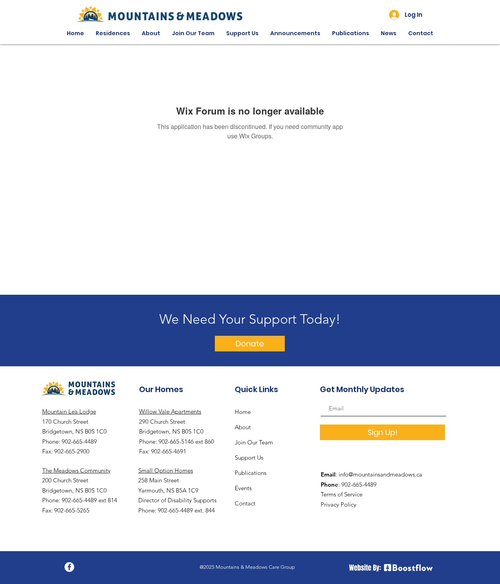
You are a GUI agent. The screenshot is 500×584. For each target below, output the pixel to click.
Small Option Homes (165, 470)
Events (243, 488)
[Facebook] (69, 567)
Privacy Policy (338, 504)
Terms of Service (341, 494)
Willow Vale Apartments (170, 411)
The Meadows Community (76, 470)
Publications (250, 473)
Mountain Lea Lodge (69, 411)
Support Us (249, 457)
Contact (245, 503)
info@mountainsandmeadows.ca (380, 474)
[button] (113, 33)
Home (243, 412)
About (243, 427)
